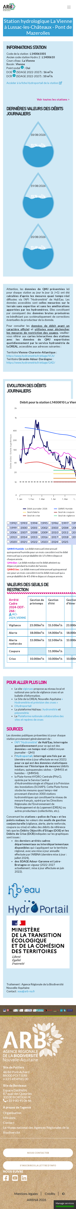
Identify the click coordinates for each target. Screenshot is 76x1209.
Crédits (50, 1194)
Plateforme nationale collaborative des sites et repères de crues (39, 717)
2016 (44, 537)
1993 (23, 523)
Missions (9, 1118)
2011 (65, 532)
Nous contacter (38, 1152)
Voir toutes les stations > (53, 99)
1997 (65, 523)
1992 (13, 523)
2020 (13, 542)
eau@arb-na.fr (26, 991)
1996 (54, 523)
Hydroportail (24, 756)
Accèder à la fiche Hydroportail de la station (32, 83)
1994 (34, 523)
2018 (65, 537)
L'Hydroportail (23, 706)
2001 (34, 527)
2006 (13, 532)
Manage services (65, 1203)
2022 (34, 542)
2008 (34, 532)
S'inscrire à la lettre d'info (38, 1165)
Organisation (12, 1113)
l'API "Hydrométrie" (26, 742)
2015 (34, 537)
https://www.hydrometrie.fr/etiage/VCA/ (30, 355)
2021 (23, 542)
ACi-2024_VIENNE (17, 616)
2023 (44, 542)
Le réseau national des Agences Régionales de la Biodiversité (36, 1129)
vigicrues (28, 688)
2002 (44, 527)
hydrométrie (50, 709)
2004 (65, 527)
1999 (13, 527)
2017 (54, 537)
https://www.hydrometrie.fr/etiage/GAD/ (30, 362)
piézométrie (22, 712)
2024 (54, 542)
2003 (54, 527)
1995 (44, 523)
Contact (8, 1122)
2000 (23, 527)
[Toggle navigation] (69, 7)
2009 (44, 532)
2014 (23, 537)
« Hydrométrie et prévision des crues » (39, 700)
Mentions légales (26, 1194)
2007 (23, 532)
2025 (65, 542)
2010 (54, 532)
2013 (13, 537)
